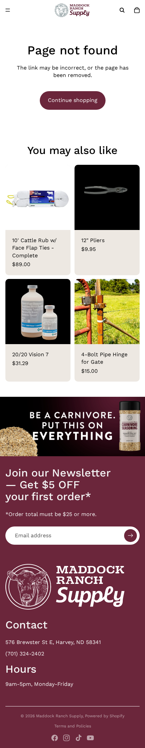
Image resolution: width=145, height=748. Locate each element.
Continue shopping (72, 100)
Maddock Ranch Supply (59, 716)
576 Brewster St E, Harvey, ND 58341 (53, 642)
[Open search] (122, 10)
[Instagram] (66, 738)
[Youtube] (90, 738)
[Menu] (8, 10)
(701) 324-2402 (24, 653)
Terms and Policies (72, 726)
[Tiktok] (79, 738)
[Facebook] (55, 738)
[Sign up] (130, 535)
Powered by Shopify (104, 716)
